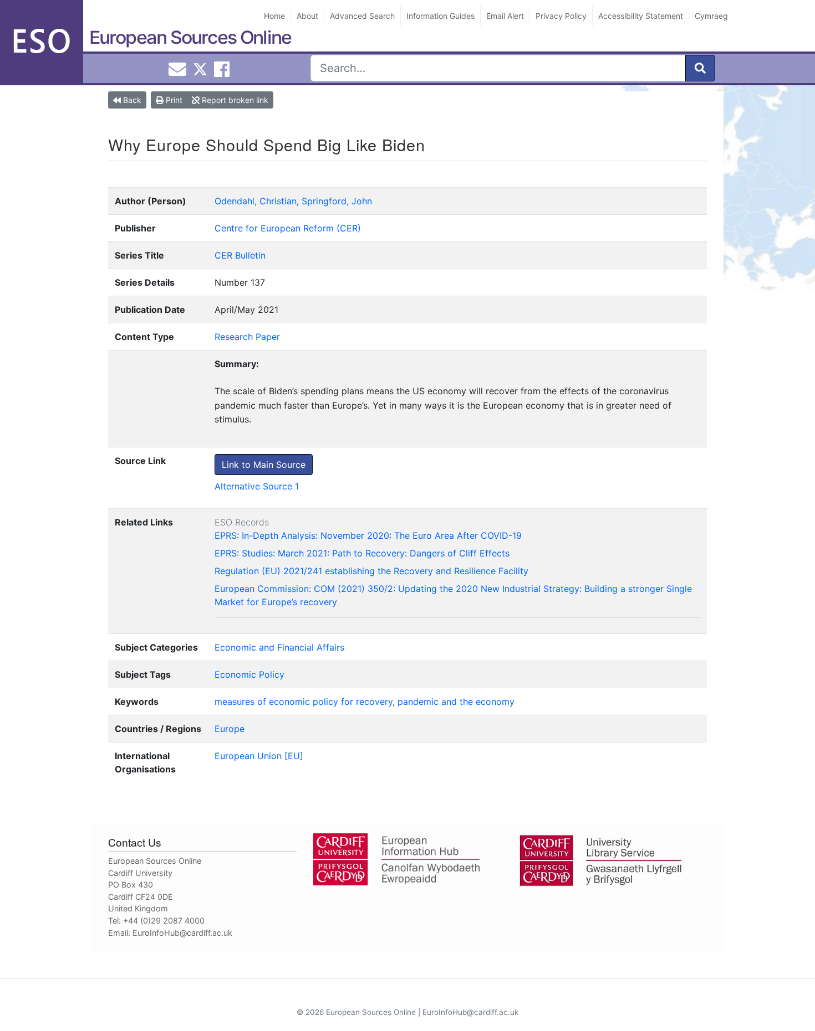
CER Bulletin (240, 255)
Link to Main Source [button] (263, 464)
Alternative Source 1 (257, 486)
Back (131, 100)
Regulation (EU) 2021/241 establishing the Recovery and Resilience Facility (371, 570)
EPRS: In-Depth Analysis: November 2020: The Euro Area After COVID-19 (368, 535)
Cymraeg (711, 15)
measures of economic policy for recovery (304, 701)
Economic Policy (249, 674)
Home (274, 15)
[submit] (700, 68)
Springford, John (337, 201)
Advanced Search (362, 15)
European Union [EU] (259, 755)
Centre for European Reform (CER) (288, 228)
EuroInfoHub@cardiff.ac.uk (182, 932)
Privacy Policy (561, 15)
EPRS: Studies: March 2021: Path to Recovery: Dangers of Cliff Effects (362, 553)
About (307, 15)
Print (173, 100)
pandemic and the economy (456, 701)
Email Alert (505, 15)
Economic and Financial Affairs (279, 647)
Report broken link (234, 100)
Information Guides (440, 15)
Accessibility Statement (640, 15)
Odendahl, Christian (256, 201)
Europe (229, 728)
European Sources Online (190, 37)
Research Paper (247, 336)
